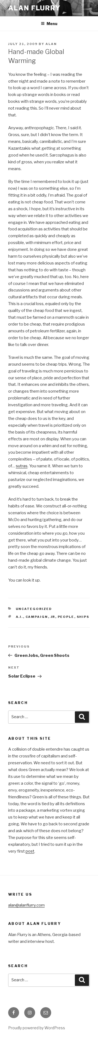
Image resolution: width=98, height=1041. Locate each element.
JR (53, 617)
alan (51, 44)
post (30, 851)
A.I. (19, 617)
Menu (52, 23)
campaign (37, 617)
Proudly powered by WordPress (36, 1027)
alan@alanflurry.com (26, 905)
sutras (21, 466)
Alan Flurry (34, 8)
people (66, 617)
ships (83, 617)
